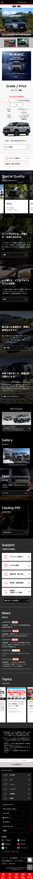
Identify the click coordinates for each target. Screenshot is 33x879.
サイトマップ (5, 858)
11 (25, 464)
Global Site (4, 863)
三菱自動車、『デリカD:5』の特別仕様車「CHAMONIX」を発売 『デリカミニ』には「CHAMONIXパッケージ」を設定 (14, 664)
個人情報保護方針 (14, 858)
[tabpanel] (16, 128)
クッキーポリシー (24, 858)
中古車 (5, 830)
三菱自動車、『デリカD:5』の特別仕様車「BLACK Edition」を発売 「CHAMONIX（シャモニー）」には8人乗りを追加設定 (16, 644)
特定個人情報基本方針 (7, 860)
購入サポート (7, 817)
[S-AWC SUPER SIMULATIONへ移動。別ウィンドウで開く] (16, 66)
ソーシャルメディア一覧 (10, 851)
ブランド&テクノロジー (10, 809)
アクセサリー (7, 822)
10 (23, 464)
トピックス (6, 813)
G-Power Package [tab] (23, 100)
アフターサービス (8, 826)
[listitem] (16, 198)
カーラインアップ (8, 804)
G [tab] (16, 104)
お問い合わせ (12, 863)
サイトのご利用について (19, 860)
